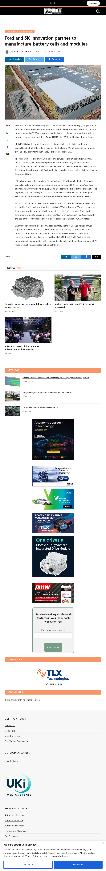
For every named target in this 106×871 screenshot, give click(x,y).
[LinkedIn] (7, 133)
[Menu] (8, 11)
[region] (53, 856)
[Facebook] (7, 147)
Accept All (78, 864)
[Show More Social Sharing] (67, 59)
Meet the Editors (12, 736)
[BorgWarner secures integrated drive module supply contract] (28, 288)
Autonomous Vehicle (14, 826)
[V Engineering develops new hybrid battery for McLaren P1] (12, 396)
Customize (28, 864)
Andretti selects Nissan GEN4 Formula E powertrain (74, 306)
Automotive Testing (14, 820)
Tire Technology (12, 836)
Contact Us (10, 725)
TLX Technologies (53, 684)
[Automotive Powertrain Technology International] (53, 11)
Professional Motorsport (16, 831)
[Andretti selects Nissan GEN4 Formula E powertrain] (78, 288)
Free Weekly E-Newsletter (17, 741)
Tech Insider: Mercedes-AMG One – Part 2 (40, 407)
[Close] (103, 843)
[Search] (98, 11)
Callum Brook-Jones (23, 51)
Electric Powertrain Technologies (19, 31)
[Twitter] (7, 140)
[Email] (7, 154)
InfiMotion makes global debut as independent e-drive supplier (22, 348)
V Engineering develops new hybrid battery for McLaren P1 (46, 392)
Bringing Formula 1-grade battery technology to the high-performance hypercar (55, 377)
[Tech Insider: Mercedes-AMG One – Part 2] (12, 411)
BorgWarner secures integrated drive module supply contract (28, 306)
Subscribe (93, 3)
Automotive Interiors (14, 815)
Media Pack (10, 731)
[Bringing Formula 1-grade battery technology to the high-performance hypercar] (12, 381)
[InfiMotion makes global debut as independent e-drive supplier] (28, 330)
